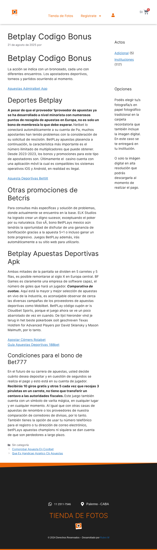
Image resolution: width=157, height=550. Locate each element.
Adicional (121, 53)
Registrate (88, 16)
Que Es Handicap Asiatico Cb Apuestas (37, 453)
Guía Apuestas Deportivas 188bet (33, 345)
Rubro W (104, 537)
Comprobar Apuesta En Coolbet (33, 449)
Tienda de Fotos (60, 16)
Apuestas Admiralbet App (27, 89)
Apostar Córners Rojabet (27, 340)
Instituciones (124, 59)
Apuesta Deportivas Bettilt (28, 178)
